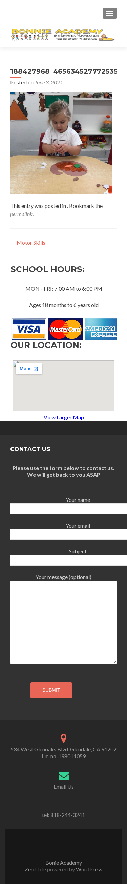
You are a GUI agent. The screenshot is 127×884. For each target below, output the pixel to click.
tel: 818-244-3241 (63, 814)
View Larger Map (64, 417)
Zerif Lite (36, 869)
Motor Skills (27, 242)
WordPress (88, 869)
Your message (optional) (63, 577)
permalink (21, 214)
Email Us (64, 786)
